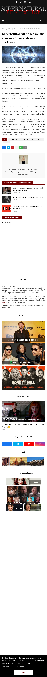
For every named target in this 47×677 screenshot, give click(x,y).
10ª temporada (14, 139)
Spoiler (14, 28)
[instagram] (25, 2)
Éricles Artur (9, 42)
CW (32, 139)
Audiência (24, 139)
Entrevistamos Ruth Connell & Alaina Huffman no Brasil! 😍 (23, 425)
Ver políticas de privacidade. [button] (14, 667)
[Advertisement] (23, 538)
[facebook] (16, 2)
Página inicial (6, 28)
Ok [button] (23, 672)
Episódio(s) (39, 139)
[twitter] (20, 2)
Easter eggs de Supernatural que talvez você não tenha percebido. (28, 189)
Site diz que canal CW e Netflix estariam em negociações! (27, 207)
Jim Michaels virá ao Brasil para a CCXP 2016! (28, 197)
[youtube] (30, 2)
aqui (3, 302)
